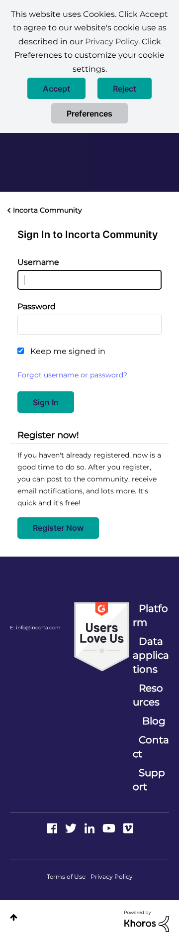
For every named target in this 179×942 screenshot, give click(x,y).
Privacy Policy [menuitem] (111, 876)
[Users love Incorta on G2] (102, 636)
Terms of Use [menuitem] (66, 876)
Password (36, 306)
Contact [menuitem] (151, 747)
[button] (56, 88)
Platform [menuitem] (150, 615)
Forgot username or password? (72, 374)
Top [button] (13, 917)
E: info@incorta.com (35, 627)
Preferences (89, 113)
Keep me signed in (67, 351)
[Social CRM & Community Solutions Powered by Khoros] (146, 920)
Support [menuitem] (149, 780)
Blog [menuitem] (154, 721)
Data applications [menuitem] (151, 655)
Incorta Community (47, 210)
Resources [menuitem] (148, 695)
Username (38, 262)
